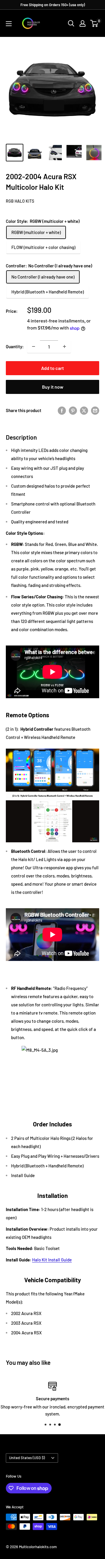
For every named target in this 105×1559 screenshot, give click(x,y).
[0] (94, 23)
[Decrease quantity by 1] (33, 346)
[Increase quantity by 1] (64, 346)
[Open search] (71, 23)
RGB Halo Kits (20, 201)
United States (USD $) (27, 1457)
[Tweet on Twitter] (84, 410)
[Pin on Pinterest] (73, 410)
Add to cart (52, 368)
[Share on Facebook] (62, 410)
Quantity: (15, 346)
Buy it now (52, 387)
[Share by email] (95, 410)
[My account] (82, 23)
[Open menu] (9, 23)
